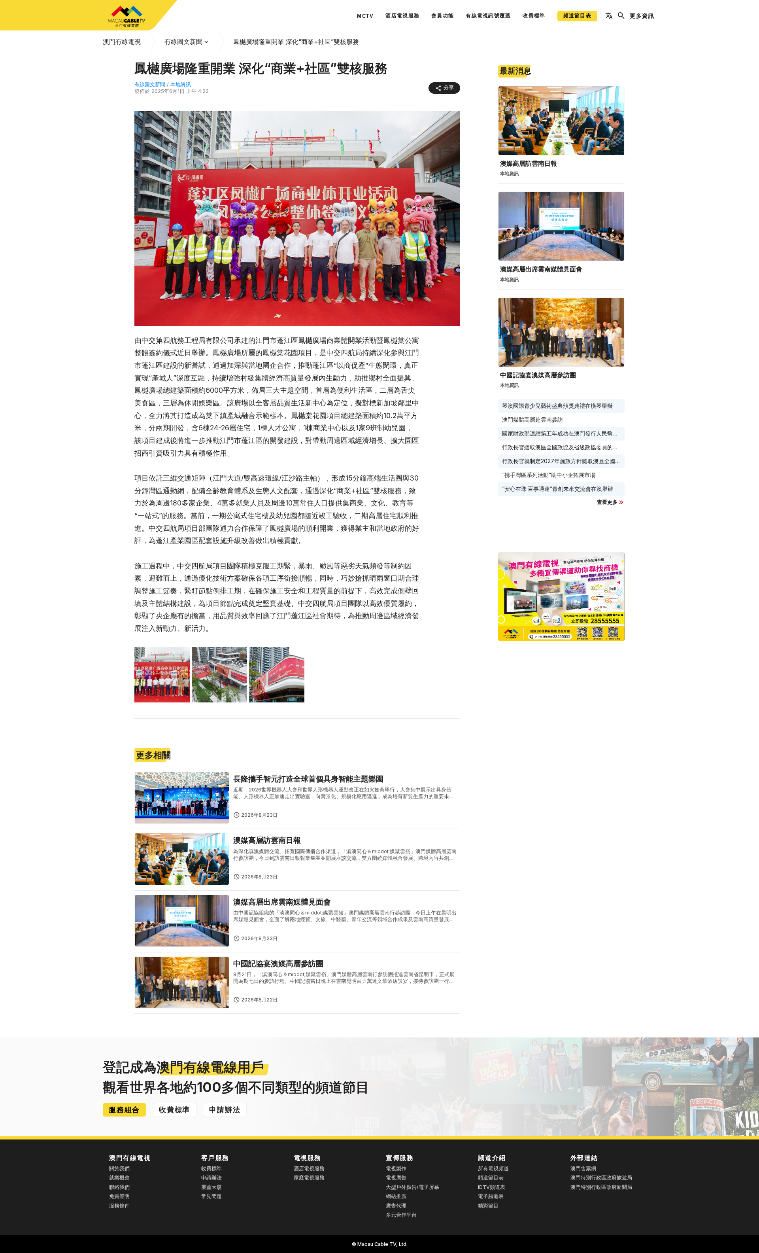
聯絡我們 (119, 1187)
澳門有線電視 (122, 41)
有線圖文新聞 (183, 41)
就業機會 (119, 1178)
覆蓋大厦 (211, 1187)
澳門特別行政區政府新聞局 (601, 1187)
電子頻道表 (491, 1196)
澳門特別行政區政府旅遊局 (601, 1178)
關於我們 (119, 1169)
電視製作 (396, 1169)
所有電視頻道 (493, 1169)
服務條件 (119, 1206)
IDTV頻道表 (491, 1187)
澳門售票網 (583, 1169)
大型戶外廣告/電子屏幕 (412, 1187)
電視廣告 (396, 1178)
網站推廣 (396, 1196)
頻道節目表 (491, 1178)
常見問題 (211, 1196)
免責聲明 (119, 1196)
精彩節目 (488, 1206)
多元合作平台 (401, 1215)
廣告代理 (396, 1206)
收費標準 (211, 1169)
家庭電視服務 (309, 1178)
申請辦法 (211, 1178)
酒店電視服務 (309, 1169)
